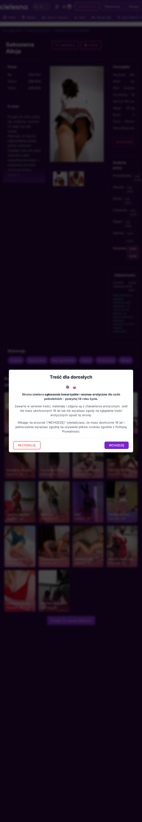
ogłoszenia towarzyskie (62, 394)
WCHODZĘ (116, 445)
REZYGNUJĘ (27, 445)
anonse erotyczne (94, 394)
